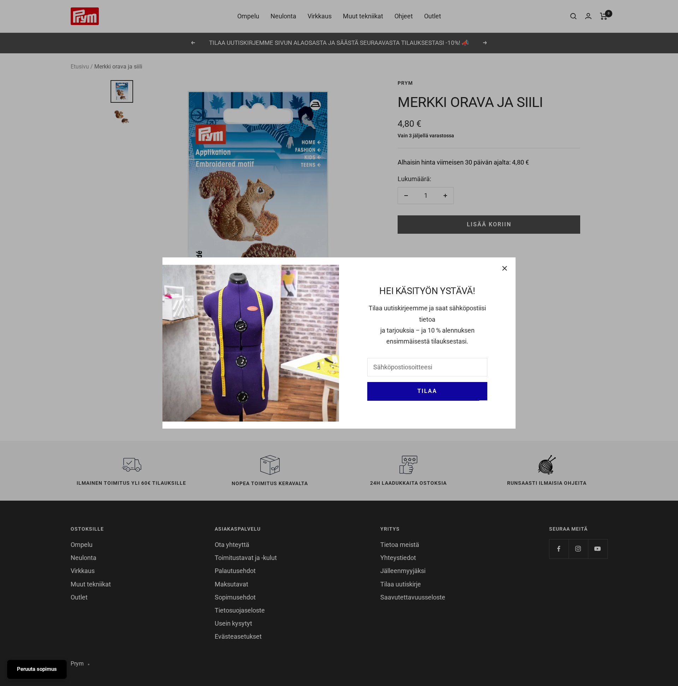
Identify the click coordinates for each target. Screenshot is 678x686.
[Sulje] (504, 268)
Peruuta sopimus (37, 669)
